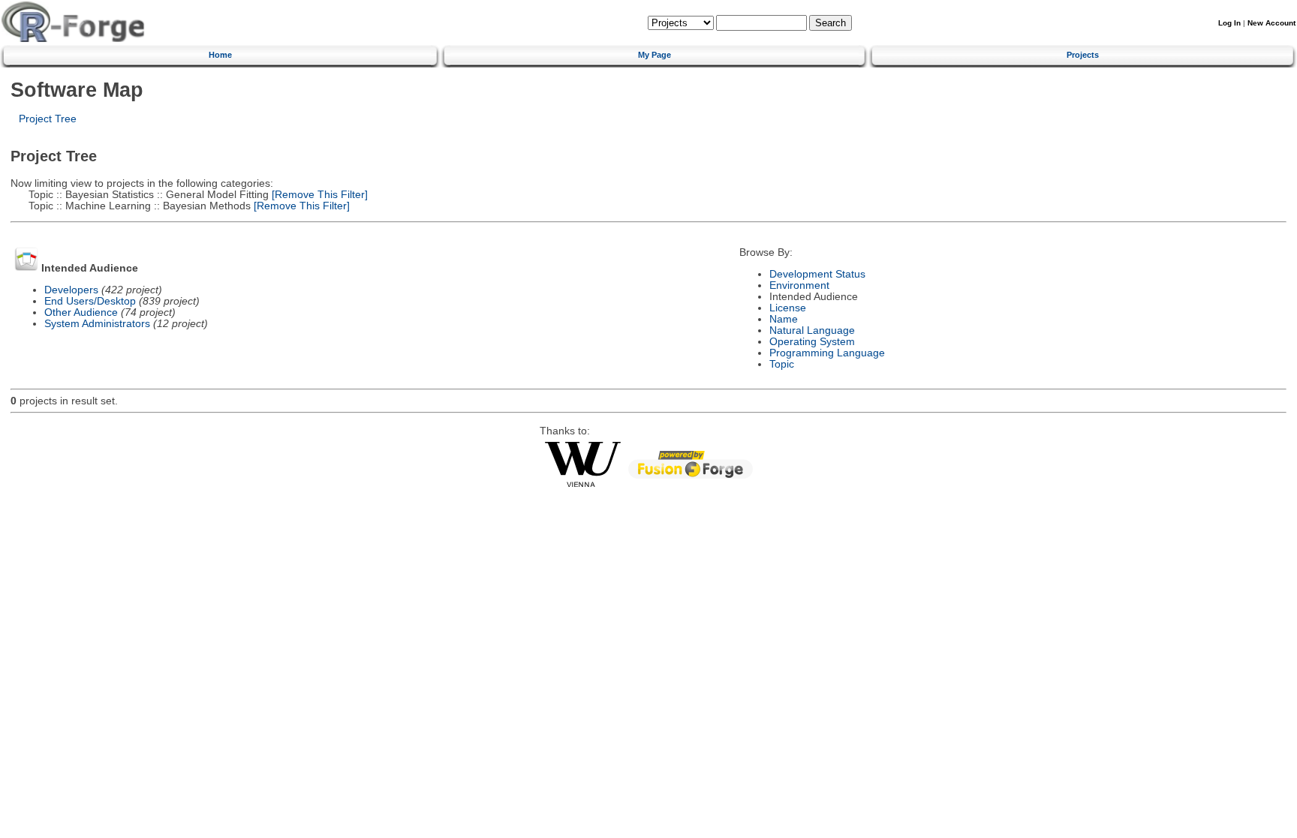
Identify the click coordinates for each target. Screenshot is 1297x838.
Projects (1083, 54)
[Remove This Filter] (318, 194)
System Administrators (97, 323)
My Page (654, 54)
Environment (799, 285)
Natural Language (812, 330)
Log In (1229, 23)
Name (783, 319)
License (787, 308)
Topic (781, 364)
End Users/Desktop (90, 301)
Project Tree (48, 119)
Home (220, 54)
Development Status (817, 274)
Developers (71, 290)
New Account (1271, 23)
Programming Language (827, 353)
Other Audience (81, 312)
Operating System (812, 341)
